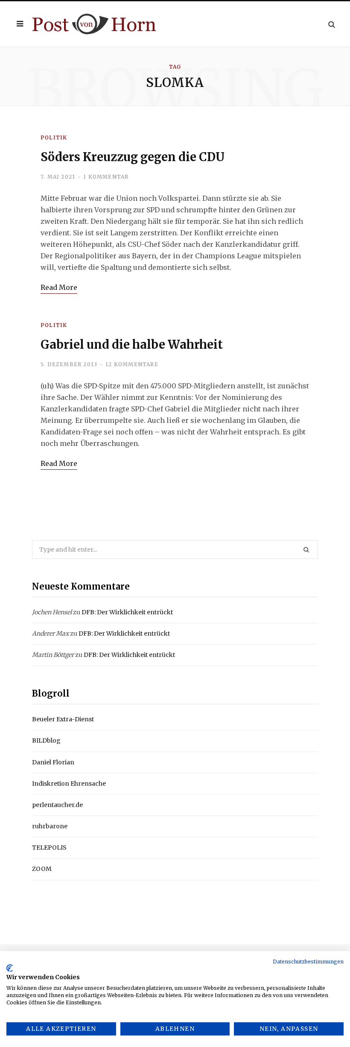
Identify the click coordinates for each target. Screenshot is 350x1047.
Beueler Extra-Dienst (63, 719)
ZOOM (42, 869)
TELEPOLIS (49, 847)
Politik (54, 137)
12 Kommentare (131, 364)
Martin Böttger (53, 655)
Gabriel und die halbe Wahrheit (132, 344)
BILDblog (46, 740)
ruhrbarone (49, 826)
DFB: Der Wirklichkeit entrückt (127, 612)
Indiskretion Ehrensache (69, 783)
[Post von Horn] (94, 24)
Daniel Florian (53, 762)
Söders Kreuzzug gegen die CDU (133, 157)
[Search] (331, 24)
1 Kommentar (105, 177)
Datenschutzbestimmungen (308, 961)
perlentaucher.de (57, 805)
